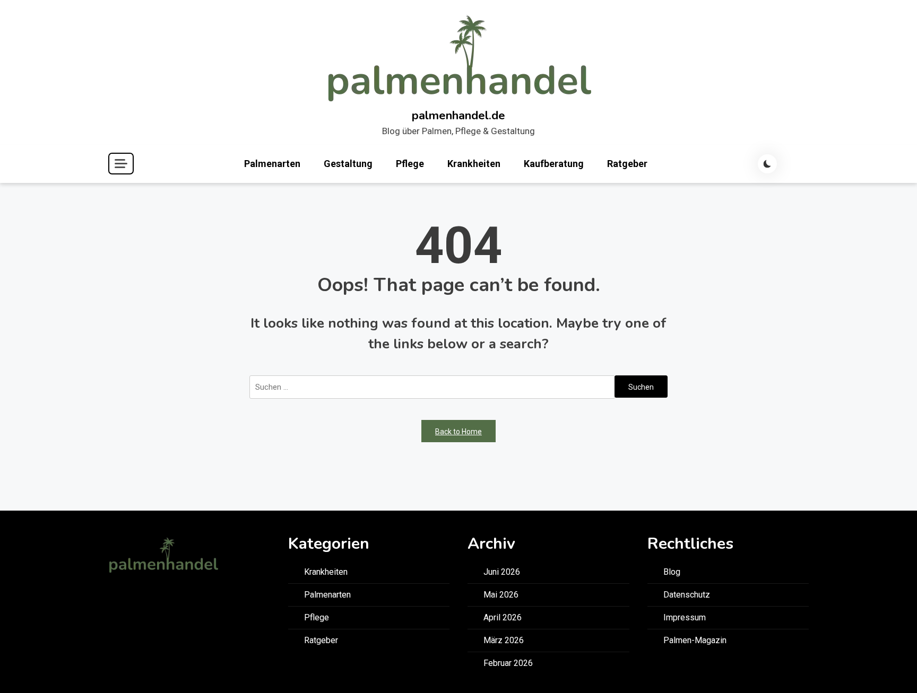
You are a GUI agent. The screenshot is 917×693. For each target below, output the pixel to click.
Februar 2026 (508, 663)
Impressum (684, 617)
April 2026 (502, 617)
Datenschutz (686, 595)
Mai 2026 (500, 595)
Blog (671, 572)
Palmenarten (272, 163)
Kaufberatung (554, 163)
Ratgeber (627, 163)
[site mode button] (767, 163)
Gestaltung (348, 163)
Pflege (410, 163)
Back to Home (458, 431)
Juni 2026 (501, 572)
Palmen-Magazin (694, 640)
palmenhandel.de (458, 115)
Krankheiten (473, 163)
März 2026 (503, 640)
